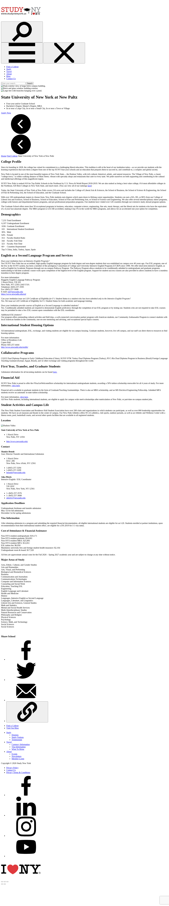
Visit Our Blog (12, 728)
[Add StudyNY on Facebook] (26, 795)
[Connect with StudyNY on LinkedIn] (26, 815)
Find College (12, 156)
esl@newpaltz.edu (15, 292)
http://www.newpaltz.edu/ (17, 441)
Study (8, 69)
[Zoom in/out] (7, 881)
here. (55, 372)
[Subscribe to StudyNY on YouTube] (26, 856)
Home (3, 156)
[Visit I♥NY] (21, 878)
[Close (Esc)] (2, 881)
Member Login (18, 759)
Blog (8, 76)
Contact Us (11, 79)
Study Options (18, 737)
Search (29, 83)
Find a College (12, 67)
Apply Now (6, 113)
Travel (9, 71)
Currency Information (21, 744)
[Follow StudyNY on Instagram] (26, 836)
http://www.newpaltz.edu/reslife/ (14, 347)
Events (14, 754)
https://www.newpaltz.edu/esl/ (13, 294)
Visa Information (19, 747)
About (9, 74)
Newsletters (16, 756)
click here (16, 385)
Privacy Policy (12, 768)
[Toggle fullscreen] (5, 881)
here (89, 186)
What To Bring (18, 749)
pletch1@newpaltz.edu (15, 498)
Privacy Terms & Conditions (18, 772)
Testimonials (17, 740)
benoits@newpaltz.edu (15, 472)
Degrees (15, 735)
